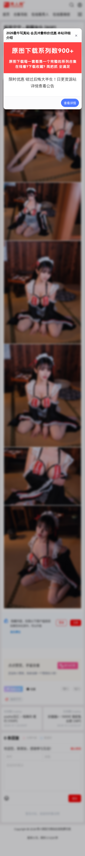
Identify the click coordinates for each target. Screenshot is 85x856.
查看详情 (70, 103)
